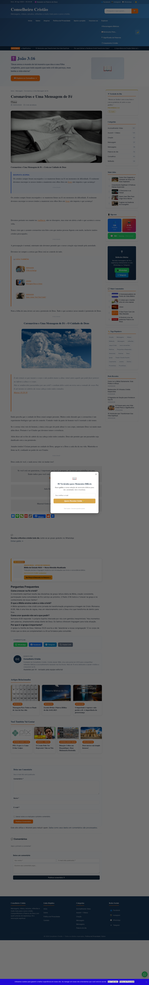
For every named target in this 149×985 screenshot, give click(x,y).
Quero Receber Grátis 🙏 (74, 501)
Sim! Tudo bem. (113, 981)
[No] (146, 982)
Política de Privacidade (127, 981)
